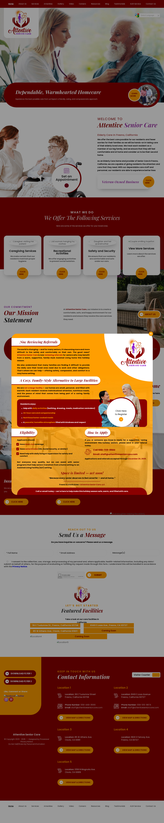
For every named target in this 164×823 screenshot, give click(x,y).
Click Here (121, 412)
